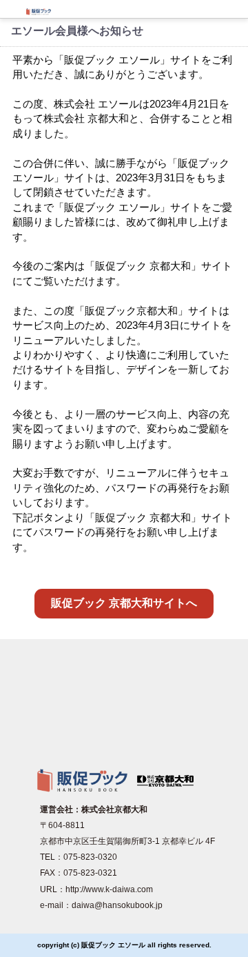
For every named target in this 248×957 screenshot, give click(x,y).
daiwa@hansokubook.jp (117, 905)
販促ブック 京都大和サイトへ (124, 603)
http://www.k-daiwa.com (109, 889)
